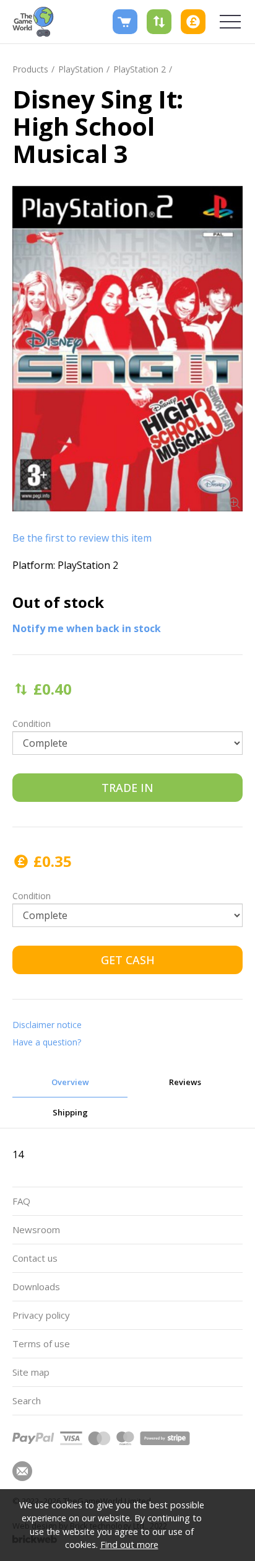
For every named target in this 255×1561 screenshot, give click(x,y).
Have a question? (46, 1042)
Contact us (35, 1258)
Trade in (127, 787)
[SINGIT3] (127, 349)
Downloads (36, 1286)
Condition (31, 723)
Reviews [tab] (185, 1082)
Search (26, 1400)
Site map (31, 1372)
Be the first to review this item (82, 538)
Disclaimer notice (47, 1025)
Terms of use (41, 1343)
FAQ (21, 1201)
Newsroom (36, 1229)
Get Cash (128, 959)
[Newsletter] (22, 1471)
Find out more (129, 1544)
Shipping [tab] (70, 1112)
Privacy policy (41, 1315)
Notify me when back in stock (86, 628)
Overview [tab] (70, 1082)
